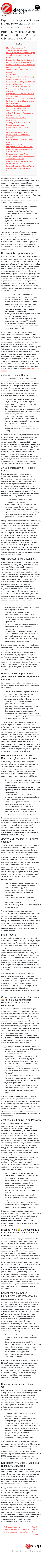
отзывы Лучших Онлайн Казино (18, 106)
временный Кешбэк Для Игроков (18, 84)
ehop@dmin (26, 27)
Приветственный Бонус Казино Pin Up (20, 98)
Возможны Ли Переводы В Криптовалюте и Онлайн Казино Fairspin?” (18, 134)
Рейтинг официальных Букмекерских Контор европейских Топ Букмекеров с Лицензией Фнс (16, 1529)
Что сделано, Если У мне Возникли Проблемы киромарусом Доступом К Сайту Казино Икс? (20, 149)
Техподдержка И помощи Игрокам (19, 123)
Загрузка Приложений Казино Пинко (20, 166)
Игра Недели (11, 74)
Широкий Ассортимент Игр (16, 48)
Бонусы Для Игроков (14, 144)
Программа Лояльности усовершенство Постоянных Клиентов (17, 127)
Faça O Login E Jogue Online (35, 1530)
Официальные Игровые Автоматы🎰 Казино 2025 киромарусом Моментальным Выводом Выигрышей (20, 79)
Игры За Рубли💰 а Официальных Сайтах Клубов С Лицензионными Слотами (19, 89)
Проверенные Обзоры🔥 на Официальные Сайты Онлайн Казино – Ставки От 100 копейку (20, 156)
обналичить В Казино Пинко (16, 50)
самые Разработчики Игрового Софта (20, 53)
